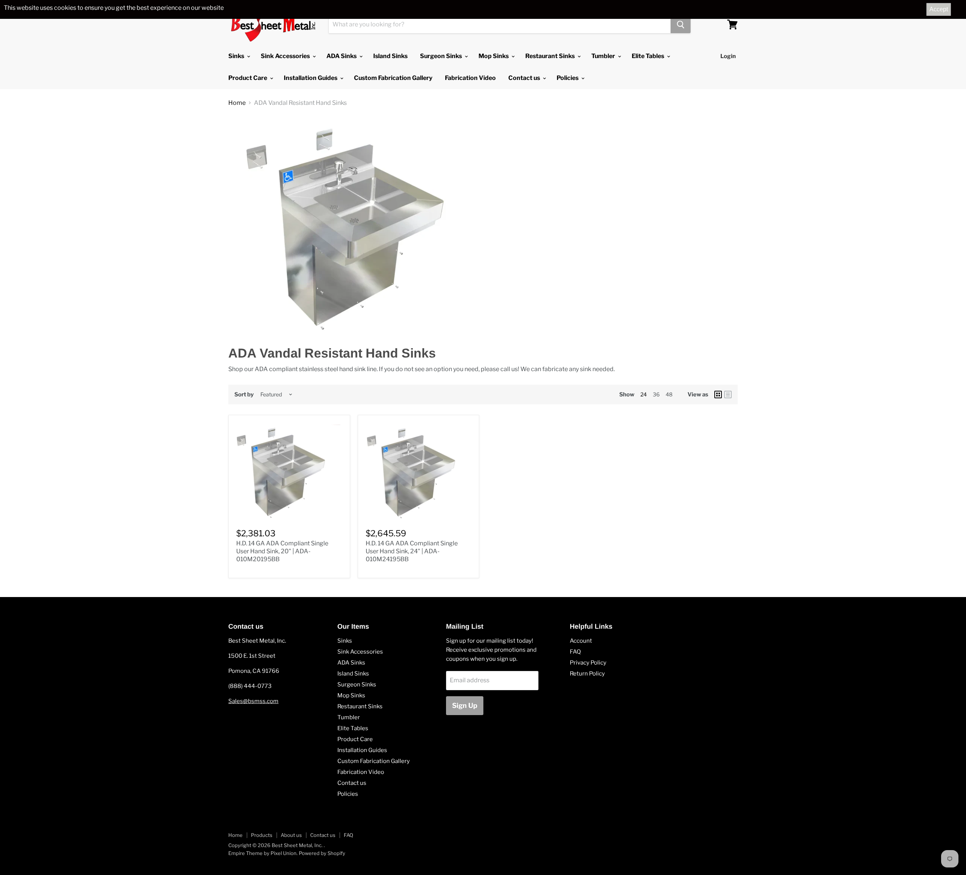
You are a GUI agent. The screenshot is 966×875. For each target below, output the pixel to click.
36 (656, 394)
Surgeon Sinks (441, 56)
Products (261, 835)
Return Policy (587, 673)
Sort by (244, 394)
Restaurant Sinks (550, 56)
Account (581, 640)
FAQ (575, 651)
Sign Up (464, 705)
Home (237, 103)
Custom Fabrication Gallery (393, 77)
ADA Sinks (342, 56)
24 (643, 394)
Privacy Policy (588, 662)
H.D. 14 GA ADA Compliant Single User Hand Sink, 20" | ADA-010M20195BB (282, 551)
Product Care (248, 77)
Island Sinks (390, 56)
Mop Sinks (494, 56)
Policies (568, 77)
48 (669, 394)
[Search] (681, 24)
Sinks (236, 56)
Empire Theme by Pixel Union (262, 853)
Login (728, 56)
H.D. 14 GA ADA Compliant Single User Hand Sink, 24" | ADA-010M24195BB (412, 551)
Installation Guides (311, 77)
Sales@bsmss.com (253, 701)
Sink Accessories (286, 56)
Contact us (524, 77)
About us (291, 835)
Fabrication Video (470, 77)
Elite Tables (648, 56)
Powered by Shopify (322, 853)
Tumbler (603, 56)
